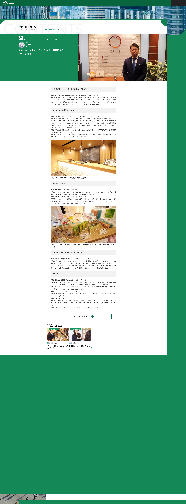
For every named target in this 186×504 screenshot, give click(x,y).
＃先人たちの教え (53, 39)
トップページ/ (22, 30)
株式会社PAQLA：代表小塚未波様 (79, 346)
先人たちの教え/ (30, 30)
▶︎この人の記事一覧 (31, 46)
